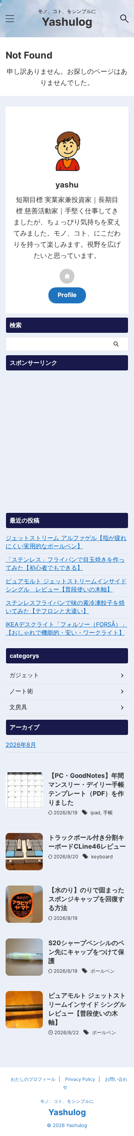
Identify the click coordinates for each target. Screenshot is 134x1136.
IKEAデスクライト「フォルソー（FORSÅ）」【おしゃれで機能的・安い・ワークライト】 (66, 628)
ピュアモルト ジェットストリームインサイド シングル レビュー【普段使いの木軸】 (66, 585)
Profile (67, 295)
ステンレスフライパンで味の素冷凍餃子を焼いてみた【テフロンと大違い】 (65, 607)
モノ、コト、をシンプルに (67, 1101)
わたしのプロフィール (33, 1079)
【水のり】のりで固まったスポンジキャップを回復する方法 (86, 899)
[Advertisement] (67, 442)
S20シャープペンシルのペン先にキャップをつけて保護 (86, 952)
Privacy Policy (80, 1079)
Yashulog (67, 21)
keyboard (102, 856)
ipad (95, 812)
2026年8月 (21, 744)
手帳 (108, 812)
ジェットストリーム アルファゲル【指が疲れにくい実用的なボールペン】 (66, 542)
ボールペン (102, 971)
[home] (67, 276)
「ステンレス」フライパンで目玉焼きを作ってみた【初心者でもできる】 (65, 563)
